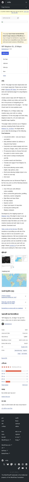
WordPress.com (7, 445)
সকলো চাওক (24, 385)
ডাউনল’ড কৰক (5, 53)
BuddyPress (6, 453)
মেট (3, 448)
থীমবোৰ (16, 421)
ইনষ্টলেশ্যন (5, 67)
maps (19, 353)
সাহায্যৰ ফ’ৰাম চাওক (6, 396)
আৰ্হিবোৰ (17, 426)
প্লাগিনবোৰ (17, 423)
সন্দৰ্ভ (2, 418)
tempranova (5, 49)
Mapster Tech (6, 216)
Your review (5, 385)
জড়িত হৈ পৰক (18, 431)
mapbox (25, 350)
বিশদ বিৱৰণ (5, 59)
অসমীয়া (6, 460)
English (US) (24, 346)
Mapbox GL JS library (8, 128)
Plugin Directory (6, 7)
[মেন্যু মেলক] (26, 2)
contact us (13, 245)
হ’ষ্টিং (2, 423)
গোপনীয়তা (4, 426)
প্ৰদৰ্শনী (16, 418)
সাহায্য (4, 75)
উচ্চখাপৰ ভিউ (4, 358)
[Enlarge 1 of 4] (12, 257)
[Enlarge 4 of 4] (25, 272)
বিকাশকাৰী (3, 437)
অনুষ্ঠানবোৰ (17, 434)
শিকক (3, 431)
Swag (17, 440)
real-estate (24, 353)
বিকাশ (4, 71)
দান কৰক (17, 437)
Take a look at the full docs (9, 229)
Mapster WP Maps (10, 89)
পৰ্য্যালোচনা (5, 63)
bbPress (5, 450)
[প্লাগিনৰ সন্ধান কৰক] (17, 18)
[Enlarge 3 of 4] (12, 267)
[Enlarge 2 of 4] (25, 257)
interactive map (18, 350)
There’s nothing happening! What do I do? (9, 296)
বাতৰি (3, 421)
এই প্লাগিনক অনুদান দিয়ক (7, 408)
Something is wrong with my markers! (12, 308)
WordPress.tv (6, 440)
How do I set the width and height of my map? (8, 302)
